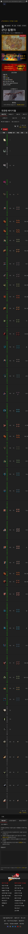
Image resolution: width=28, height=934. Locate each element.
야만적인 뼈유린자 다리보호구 (7, 491)
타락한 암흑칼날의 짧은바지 (7, 645)
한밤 (3, 905)
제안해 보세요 (20, 104)
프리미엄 (6, 923)
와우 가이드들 (5, 883)
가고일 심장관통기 (7, 296)
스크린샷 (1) (14, 89)
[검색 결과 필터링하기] (18, 126)
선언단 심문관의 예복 (7, 474)
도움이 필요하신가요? (8, 918)
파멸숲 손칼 (7, 275)
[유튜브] (18, 926)
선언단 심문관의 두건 (7, 360)
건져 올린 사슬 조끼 (7, 741)
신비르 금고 (7, 194)
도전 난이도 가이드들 (19, 905)
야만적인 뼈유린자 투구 (7, 562)
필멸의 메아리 (7, 151)
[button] (7, 42)
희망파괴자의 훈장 (7, 699)
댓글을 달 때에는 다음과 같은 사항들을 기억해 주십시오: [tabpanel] (14, 848)
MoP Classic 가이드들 (20, 883)
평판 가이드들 (18, 898)
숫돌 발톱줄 (7, 719)
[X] (10, 926)
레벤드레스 (18, 33)
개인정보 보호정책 (14, 923)
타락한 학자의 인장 (7, 425)
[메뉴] (1, 1)
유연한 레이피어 (7, 251)
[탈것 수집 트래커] (14, 57)
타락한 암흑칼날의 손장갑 (7, 628)
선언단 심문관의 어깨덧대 (7, 208)
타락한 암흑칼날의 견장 (7, 594)
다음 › (20, 127)
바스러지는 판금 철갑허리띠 (7, 757)
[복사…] (15, 126)
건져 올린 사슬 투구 (7, 772)
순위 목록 (17, 910)
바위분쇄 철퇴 (7, 436)
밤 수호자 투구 (7, 240)
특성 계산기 (4, 900)
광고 (5, 920)
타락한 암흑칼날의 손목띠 (7, 411)
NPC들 (11, 21)
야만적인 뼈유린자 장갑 (7, 547)
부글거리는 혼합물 (7, 334)
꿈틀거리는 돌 (7, 710)
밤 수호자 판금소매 (7, 461)
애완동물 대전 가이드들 (20, 900)
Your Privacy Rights (12, 920)
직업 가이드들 (5, 885)
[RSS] (20, 926)
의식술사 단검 (7, 581)
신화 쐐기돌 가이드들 (6, 893)
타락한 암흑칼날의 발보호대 (7, 610)
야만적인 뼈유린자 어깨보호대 (7, 530)
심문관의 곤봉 (7, 221)
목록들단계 (4, 903)
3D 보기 (24, 25)
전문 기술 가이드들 (6, 895)
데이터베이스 (6, 21)
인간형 (15, 21)
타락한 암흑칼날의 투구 (7, 264)
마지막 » (24, 127)
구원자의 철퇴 (7, 231)
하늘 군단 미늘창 (7, 285)
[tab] (3, 114)
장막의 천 (7, 165)
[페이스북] (15, 926)
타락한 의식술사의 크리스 (7, 663)
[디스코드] (8, 926)
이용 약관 (21, 923)
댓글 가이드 (5, 837)
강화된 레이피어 (7, 308)
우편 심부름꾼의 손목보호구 (7, 393)
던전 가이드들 (18, 890)
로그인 (18, 867)
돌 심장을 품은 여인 (7, 140)
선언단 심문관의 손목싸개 (7, 376)
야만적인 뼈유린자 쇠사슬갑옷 (7, 510)
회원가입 (23, 867)
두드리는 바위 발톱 (7, 729)
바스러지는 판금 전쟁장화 (7, 800)
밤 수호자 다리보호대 (7, 448)
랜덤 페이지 (21, 920)
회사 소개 (23, 918)
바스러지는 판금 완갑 (7, 785)
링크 (20, 25)
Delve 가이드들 (5, 888)
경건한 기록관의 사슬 (7, 320)
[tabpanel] (14, 469)
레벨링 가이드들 (5, 890)
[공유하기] (26, 1)
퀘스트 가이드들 (18, 895)
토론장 (20, 842)
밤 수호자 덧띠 (7, 688)
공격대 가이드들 (5, 898)
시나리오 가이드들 (19, 903)
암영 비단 (7, 182)
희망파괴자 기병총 (7, 677)
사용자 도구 (16, 918)
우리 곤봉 (7, 573)
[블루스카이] (13, 926)
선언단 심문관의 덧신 (7, 347)
